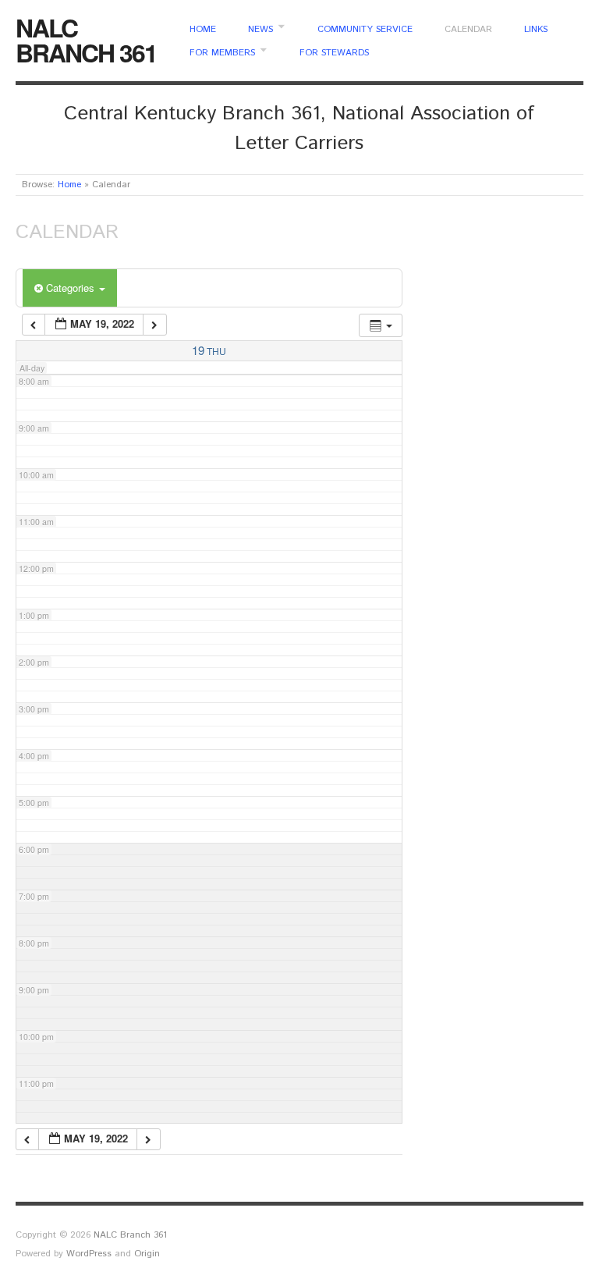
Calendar (468, 29)
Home (203, 29)
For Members (222, 53)
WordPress (89, 1253)
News (260, 29)
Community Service (365, 29)
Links (536, 29)
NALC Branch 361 (86, 39)
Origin (147, 1253)
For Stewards (334, 53)
